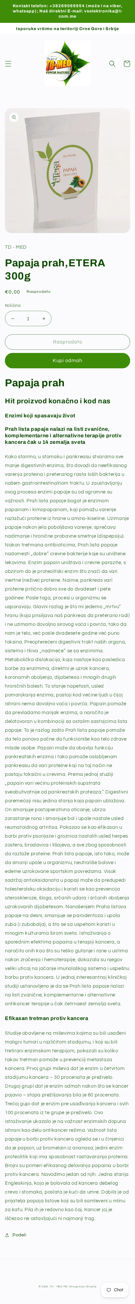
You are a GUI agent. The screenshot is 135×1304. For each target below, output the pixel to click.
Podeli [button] (19, 1235)
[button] (8, 64)
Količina (13, 305)
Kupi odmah (67, 360)
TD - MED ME (58, 1286)
